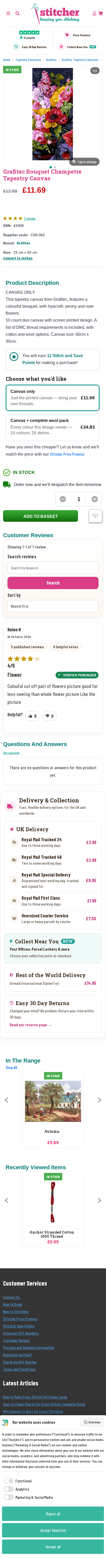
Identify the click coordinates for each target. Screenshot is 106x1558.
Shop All (11, 1067)
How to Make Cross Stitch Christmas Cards (35, 1396)
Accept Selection (53, 1530)
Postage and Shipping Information (28, 1347)
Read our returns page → (31, 1024)
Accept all (53, 1546)
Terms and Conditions (19, 1369)
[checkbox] (16, 1481)
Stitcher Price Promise (67, 454)
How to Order (12, 1304)
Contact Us (11, 1297)
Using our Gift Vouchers (21, 1333)
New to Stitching (15, 1311)
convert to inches (18, 257)
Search (53, 583)
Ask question (11, 752)
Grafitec (23, 242)
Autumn (51, 1131)
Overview (94, 1422)
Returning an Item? (17, 1354)
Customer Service (16, 1340)
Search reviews (21, 556)
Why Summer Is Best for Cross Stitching (33, 1411)
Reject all (53, 1513)
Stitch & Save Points (18, 1325)
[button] (17, 13)
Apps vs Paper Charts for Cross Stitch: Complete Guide (44, 1404)
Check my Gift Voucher (20, 1361)
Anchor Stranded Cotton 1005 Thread (51, 1234)
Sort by (14, 595)
